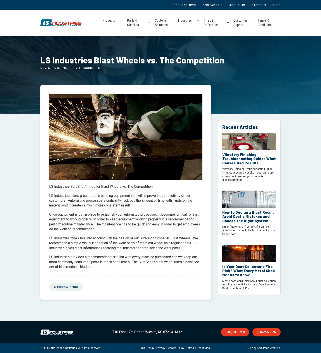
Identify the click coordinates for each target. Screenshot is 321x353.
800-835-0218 (185, 5)
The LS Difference (211, 23)
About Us (237, 5)
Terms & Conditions (265, 23)
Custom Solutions (161, 23)
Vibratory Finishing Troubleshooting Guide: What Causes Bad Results (249, 158)
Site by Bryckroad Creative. (265, 348)
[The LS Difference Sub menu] (228, 22)
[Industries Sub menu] (198, 20)
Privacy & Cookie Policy (170, 348)
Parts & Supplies (133, 23)
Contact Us (213, 5)
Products (109, 20)
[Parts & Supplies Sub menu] (149, 22)
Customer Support (240, 23)
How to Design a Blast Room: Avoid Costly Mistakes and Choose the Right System (248, 216)
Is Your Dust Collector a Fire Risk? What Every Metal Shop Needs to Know (248, 270)
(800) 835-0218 (235, 332)
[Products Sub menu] (121, 20)
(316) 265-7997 (266, 332)
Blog (277, 5)
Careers (259, 5)
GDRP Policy (147, 348)
